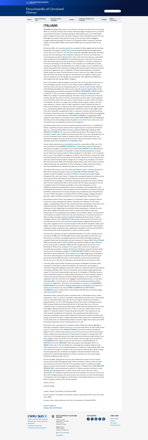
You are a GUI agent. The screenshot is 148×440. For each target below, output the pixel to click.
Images (71, 19)
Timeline (103, 19)
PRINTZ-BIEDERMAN (82, 91)
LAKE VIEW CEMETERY (83, 118)
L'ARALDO (47, 187)
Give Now (112, 420)
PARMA (46, 345)
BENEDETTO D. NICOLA (91, 149)
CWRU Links (114, 416)
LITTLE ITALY (68, 52)
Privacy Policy (38, 425)
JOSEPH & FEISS (97, 91)
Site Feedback (59, 435)
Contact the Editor (64, 432)
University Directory (115, 425)
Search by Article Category (56, 19)
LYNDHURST (62, 343)
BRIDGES (88, 84)
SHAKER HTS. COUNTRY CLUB (71, 141)
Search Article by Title (40, 19)
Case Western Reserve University (40, 419)
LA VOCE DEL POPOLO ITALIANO (83, 172)
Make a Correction (113, 19)
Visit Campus (113, 423)
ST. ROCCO (65, 242)
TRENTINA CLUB (67, 219)
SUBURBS (49, 341)
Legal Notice (31, 425)
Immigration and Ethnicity (53, 408)
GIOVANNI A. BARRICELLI (67, 146)
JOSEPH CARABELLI (79, 115)
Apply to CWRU (114, 418)
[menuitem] (29, 19)
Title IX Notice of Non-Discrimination (37, 428)
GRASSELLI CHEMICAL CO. (53, 132)
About (30, 19)
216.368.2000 (31, 423)
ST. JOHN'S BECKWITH (76, 251)
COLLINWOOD (62, 59)
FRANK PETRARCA (70, 330)
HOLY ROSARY (99, 240)
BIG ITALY (66, 50)
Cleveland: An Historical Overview (86, 19)
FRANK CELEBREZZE (75, 288)
